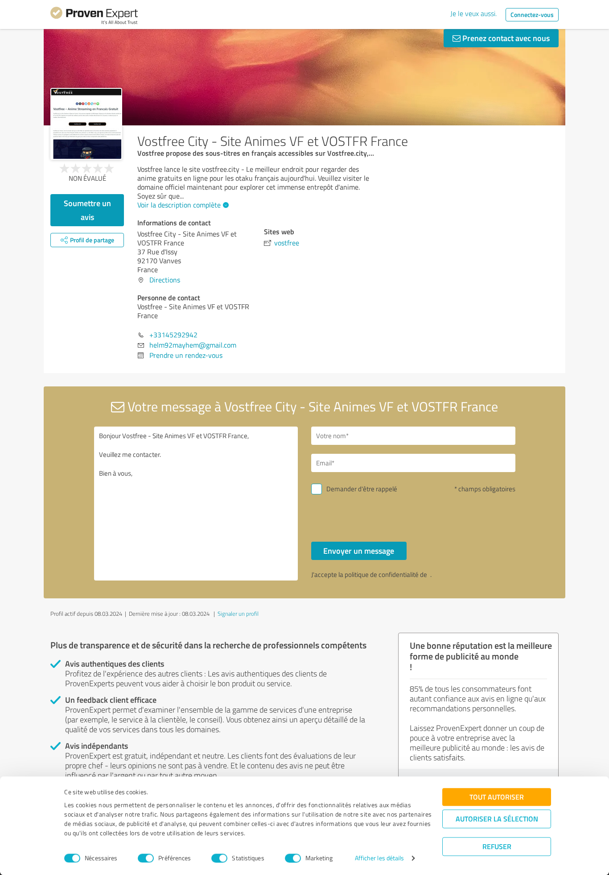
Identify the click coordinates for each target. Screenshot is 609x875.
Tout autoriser (496, 797)
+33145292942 (173, 335)
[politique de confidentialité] (429, 574)
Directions (164, 280)
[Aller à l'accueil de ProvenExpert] (94, 17)
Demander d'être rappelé (361, 488)
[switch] (146, 858)
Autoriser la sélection (497, 818)
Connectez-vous (532, 14)
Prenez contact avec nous (505, 38)
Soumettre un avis (87, 210)
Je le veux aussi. (473, 13)
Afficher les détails (379, 858)
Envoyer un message (358, 550)
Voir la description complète (179, 205)
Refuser (496, 846)
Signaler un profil (238, 614)
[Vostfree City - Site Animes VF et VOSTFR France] (86, 124)
